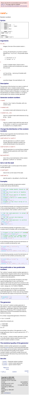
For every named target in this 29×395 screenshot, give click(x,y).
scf (2, 248)
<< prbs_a (3, 372)
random (14, 372)
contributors (7, 393)
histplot (4, 249)
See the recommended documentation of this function (14, 6)
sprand (5, 364)
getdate (5, 296)
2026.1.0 (3, 4)
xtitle (3, 250)
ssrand (5, 363)
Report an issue (6, 368)
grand (7, 347)
